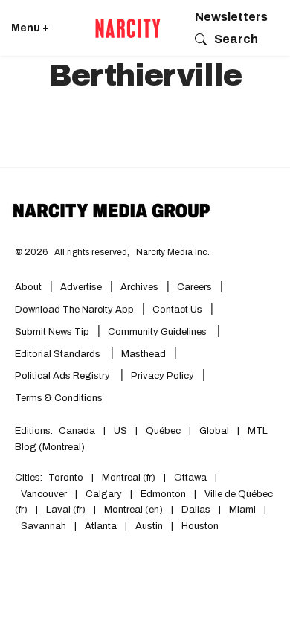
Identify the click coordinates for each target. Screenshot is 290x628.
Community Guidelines (158, 332)
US (120, 431)
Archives (139, 287)
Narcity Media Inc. (173, 252)
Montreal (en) (133, 509)
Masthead (143, 354)
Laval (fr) (66, 509)
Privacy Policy (162, 376)
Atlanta (101, 526)
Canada (77, 431)
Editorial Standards (59, 354)
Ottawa (190, 477)
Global (214, 431)
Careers (194, 287)
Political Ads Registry (63, 376)
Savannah (43, 526)
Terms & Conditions (59, 398)
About (28, 287)
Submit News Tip (52, 332)
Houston (200, 526)
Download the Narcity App (74, 309)
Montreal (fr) (128, 477)
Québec (163, 431)
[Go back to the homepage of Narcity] (127, 28)
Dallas (195, 509)
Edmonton (163, 494)
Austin (149, 526)
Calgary (104, 494)
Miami (242, 509)
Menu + (30, 27)
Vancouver (44, 494)
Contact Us (177, 309)
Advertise (81, 287)
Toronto (65, 477)
